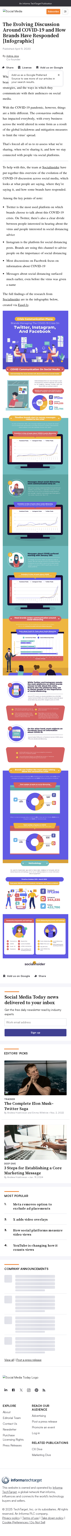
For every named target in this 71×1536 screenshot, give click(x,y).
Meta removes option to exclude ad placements (32, 1206)
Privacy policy (11, 1518)
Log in (36, 1433)
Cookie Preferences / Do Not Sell (23, 1522)
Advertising (39, 1415)
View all (9, 1360)
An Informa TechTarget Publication (35, 3)
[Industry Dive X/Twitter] (21, 1390)
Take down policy (52, 1518)
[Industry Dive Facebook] (13, 1390)
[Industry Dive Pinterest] (36, 1390)
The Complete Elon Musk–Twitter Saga (29, 1106)
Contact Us (10, 1423)
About (7, 1412)
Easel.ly (23, 305)
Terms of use (30, 1518)
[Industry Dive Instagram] (28, 1390)
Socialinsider (50, 167)
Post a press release (29, 1360)
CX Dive (37, 1449)
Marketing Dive (41, 1455)
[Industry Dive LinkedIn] (5, 1390)
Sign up (35, 1032)
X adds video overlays (30, 1219)
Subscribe (53, 11)
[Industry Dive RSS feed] (44, 1390)
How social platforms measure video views (38, 1232)
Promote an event (43, 1427)
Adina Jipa (12, 55)
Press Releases (12, 1445)
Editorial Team (12, 1418)
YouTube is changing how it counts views (35, 1247)
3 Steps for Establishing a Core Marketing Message (33, 1170)
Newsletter (9, 1429)
